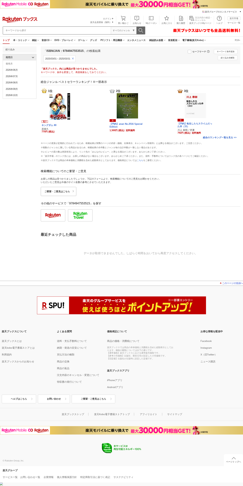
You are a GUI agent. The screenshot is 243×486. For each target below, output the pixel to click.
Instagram (206, 347)
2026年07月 (12, 76)
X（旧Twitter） (208, 354)
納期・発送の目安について (72, 347)
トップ (6, 40)
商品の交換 (63, 361)
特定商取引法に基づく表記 (95, 477)
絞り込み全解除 (227, 58)
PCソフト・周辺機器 (111, 40)
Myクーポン (151, 23)
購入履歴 (181, 23)
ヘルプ (219, 23)
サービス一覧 (234, 23)
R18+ (237, 40)
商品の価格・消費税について (123, 341)
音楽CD (45, 40)
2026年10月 (12, 95)
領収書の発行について (69, 381)
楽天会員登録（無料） (101, 22)
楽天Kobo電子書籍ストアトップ (112, 414)
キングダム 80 (49, 125)
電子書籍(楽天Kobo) (193, 40)
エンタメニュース (136, 40)
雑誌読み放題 (156, 40)
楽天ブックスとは (12, 341)
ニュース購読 (207, 361)
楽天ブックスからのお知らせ (18, 361)
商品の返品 (63, 368)
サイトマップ (174, 414)
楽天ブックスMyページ (200, 23)
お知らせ (137, 23)
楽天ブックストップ (73, 414)
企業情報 (49, 477)
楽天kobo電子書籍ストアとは (18, 347)
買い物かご (123, 23)
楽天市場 (234, 18)
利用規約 (7, 354)
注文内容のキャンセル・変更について (78, 375)
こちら (140, 160)
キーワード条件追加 (225, 51)
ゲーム (81, 40)
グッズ (93, 40)
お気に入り (167, 23)
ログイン (107, 18)
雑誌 (34, 40)
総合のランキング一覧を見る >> (220, 137)
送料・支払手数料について (72, 341)
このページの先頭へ (232, 283)
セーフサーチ (199, 51)
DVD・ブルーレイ (63, 40)
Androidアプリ (115, 387)
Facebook (206, 341)
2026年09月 (12, 89)
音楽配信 (172, 40)
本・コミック (20, 40)
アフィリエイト (148, 414)
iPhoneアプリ (114, 380)
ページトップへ (233, 462)
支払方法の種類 (65, 354)
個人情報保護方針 (67, 477)
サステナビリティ (123, 477)
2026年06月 (12, 70)
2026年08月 (12, 82)
